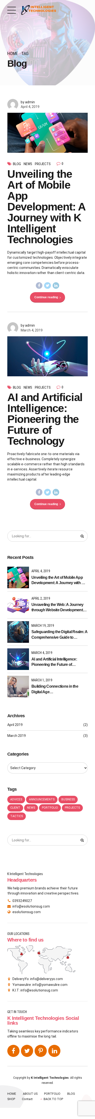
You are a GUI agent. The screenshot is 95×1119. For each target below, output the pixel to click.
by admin (28, 102)
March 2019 (16, 736)
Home (12, 53)
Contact (27, 1099)
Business (68, 799)
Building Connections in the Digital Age (54, 689)
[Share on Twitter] (47, 285)
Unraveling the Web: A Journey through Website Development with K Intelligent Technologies (57, 608)
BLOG (71, 1093)
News (28, 164)
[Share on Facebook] (39, 285)
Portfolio (50, 807)
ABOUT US (30, 1093)
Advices (16, 799)
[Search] (82, 536)
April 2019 (15, 725)
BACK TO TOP (53, 1099)
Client (15, 807)
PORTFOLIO (52, 1093)
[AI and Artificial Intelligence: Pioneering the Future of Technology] (47, 356)
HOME (11, 1093)
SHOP (11, 1099)
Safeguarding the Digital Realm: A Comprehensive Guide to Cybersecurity (59, 635)
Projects (43, 164)
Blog (17, 164)
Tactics (16, 816)
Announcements (42, 799)
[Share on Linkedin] (56, 285)
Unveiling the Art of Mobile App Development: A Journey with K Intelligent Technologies (46, 207)
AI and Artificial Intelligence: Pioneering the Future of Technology (45, 419)
